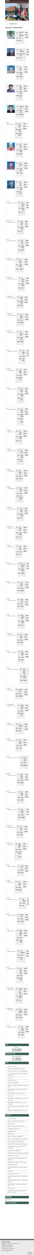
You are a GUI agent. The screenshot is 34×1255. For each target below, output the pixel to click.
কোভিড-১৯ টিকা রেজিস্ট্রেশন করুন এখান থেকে (17, 1110)
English (7, 1)
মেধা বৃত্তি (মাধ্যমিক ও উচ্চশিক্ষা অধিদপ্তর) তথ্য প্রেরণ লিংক (18, 1107)
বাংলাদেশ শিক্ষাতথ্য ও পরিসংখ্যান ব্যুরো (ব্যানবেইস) (18, 1153)
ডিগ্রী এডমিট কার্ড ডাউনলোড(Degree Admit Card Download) (18, 1099)
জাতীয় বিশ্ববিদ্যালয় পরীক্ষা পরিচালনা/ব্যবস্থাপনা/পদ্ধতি (17, 1185)
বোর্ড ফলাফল (10, 1078)
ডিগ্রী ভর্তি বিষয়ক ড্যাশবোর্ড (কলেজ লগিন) (16, 1093)
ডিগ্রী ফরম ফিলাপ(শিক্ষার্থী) (13, 1083)
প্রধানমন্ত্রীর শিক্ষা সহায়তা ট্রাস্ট (14, 1129)
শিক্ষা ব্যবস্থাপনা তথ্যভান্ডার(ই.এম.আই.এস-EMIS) (17, 1144)
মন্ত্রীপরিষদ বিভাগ (11, 1134)
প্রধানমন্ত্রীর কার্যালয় (11, 1131)
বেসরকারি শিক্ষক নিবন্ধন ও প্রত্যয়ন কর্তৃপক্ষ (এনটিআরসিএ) (16, 1147)
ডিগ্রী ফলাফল (10, 1096)
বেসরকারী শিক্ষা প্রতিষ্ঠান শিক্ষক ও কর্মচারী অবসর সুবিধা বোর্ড (18, 1181)
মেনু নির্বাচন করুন (13, 24)
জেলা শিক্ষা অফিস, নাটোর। (13, 1156)
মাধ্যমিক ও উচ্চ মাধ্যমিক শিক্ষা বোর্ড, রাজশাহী (17, 1139)
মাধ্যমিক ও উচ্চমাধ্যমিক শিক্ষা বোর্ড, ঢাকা (16, 1121)
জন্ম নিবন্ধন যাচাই (11, 1188)
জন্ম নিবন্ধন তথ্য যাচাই (12, 1080)
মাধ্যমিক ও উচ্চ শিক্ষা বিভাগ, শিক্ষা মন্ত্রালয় (16, 1126)
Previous (6, 10)
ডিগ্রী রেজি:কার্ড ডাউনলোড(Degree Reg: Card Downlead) (17, 1103)
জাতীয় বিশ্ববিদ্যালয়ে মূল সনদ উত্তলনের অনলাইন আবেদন (17, 1168)
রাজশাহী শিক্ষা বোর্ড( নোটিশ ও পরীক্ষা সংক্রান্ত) (17, 1162)
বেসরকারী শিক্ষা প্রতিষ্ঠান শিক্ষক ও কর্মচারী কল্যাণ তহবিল (18, 1177)
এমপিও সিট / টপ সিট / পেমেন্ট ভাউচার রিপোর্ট (18, 1071)
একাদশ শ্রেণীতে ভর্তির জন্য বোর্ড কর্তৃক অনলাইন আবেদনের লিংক (17, 1074)
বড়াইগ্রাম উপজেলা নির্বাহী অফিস (14, 1151)
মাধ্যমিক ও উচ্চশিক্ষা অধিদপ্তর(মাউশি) (15, 1136)
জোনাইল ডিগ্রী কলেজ (12, 20)
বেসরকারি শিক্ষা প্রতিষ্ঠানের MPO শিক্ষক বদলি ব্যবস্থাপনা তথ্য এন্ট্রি (17, 1191)
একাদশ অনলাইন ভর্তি (12, 1066)
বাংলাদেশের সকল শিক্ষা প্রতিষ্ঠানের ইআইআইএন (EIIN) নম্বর (17, 1159)
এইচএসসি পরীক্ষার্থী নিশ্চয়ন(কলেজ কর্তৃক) (16, 1069)
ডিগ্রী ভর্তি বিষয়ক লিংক (12, 1165)
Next (27, 10)
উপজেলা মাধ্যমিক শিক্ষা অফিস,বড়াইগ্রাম (16, 1142)
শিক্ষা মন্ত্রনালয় (10, 1171)
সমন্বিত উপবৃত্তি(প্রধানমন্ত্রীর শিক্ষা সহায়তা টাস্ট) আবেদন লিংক (17, 1090)
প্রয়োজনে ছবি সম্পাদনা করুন (13, 1174)
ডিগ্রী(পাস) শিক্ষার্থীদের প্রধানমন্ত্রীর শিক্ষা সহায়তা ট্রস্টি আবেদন (18, 1086)
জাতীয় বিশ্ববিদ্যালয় (11, 1124)
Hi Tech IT (29, 1254)
